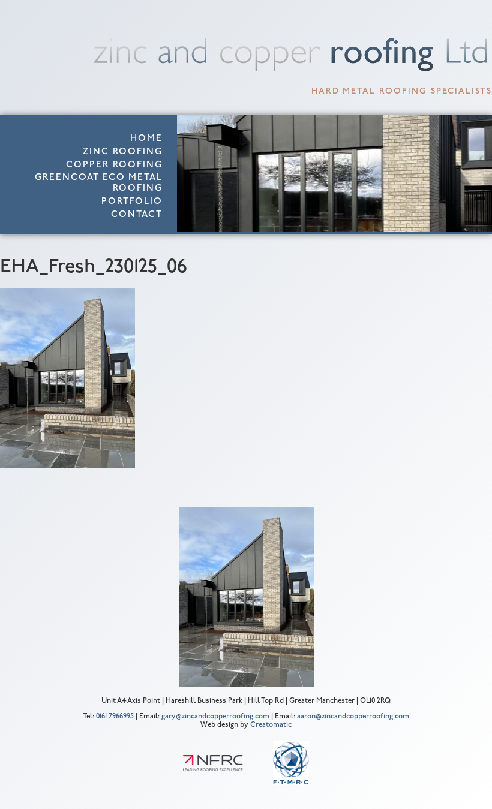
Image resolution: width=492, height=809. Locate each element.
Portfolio (131, 201)
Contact (136, 214)
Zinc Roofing (122, 152)
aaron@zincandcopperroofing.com (353, 716)
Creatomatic (271, 725)
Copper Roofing (114, 165)
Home (146, 138)
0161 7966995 (115, 716)
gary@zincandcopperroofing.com (215, 716)
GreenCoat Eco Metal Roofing (98, 183)
